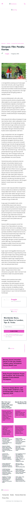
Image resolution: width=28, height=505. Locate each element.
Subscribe (14, 331)
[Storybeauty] (13, 4)
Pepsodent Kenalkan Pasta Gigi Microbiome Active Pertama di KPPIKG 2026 (21, 448)
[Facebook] (11, 57)
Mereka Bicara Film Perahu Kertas (21, 402)
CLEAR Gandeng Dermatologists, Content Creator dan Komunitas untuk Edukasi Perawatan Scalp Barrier (7, 472)
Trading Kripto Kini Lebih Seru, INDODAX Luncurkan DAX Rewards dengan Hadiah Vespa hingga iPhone (7, 430)
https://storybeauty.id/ (16, 301)
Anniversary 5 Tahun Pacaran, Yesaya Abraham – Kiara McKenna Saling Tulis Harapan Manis (20, 430)
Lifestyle (8, 43)
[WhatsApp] (21, 57)
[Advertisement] (14, 25)
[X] (14, 57)
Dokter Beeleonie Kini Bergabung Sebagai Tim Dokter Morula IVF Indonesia (7, 465)
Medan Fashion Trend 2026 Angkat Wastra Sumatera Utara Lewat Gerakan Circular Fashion (21, 471)
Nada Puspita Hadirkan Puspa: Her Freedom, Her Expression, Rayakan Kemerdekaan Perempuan (14, 376)
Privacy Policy (13, 335)
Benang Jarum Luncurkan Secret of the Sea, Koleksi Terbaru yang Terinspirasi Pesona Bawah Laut (12, 362)
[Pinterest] (18, 57)
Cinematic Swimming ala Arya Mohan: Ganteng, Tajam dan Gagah (20, 413)
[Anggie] (3, 53)
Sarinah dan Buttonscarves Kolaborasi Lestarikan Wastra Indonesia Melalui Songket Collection (7, 456)
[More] (25, 57)
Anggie (7, 53)
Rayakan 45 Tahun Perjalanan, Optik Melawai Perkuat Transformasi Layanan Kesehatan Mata (7, 479)
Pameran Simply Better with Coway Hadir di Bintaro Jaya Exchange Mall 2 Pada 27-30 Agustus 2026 (13, 390)
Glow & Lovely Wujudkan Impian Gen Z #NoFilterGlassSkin (20, 465)
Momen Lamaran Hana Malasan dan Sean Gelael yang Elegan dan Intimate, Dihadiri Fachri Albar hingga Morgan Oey (7, 416)
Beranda (3, 43)
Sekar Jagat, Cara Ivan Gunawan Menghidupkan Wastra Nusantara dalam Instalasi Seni (20, 479)
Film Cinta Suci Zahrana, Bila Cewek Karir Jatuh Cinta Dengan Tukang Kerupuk (7, 405)
